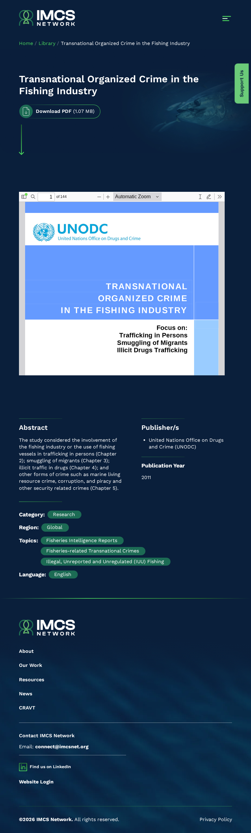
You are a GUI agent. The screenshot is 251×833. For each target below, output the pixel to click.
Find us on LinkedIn (50, 766)
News (25, 694)
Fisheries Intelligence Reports (81, 540)
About (26, 651)
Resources (31, 679)
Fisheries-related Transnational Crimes (92, 551)
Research (64, 514)
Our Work (30, 665)
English (62, 574)
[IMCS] (47, 18)
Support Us (242, 83)
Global (54, 527)
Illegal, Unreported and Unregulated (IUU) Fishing (105, 561)
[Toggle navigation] (226, 18)
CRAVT (27, 708)
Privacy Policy (216, 819)
